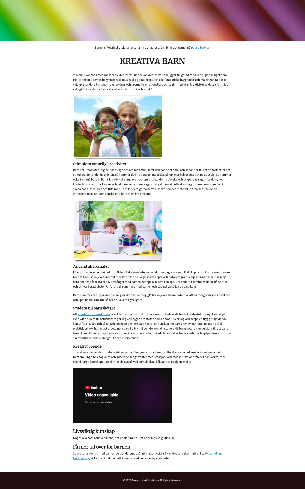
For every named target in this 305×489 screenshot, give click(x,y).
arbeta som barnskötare (94, 314)
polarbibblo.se (200, 47)
